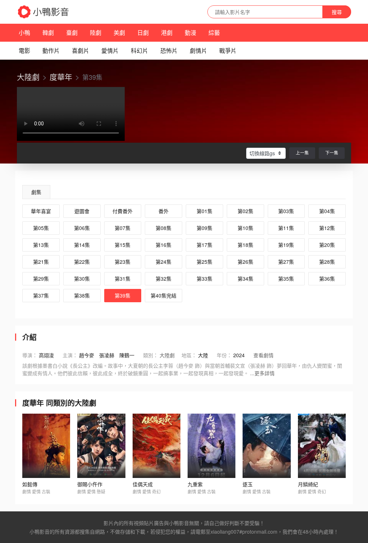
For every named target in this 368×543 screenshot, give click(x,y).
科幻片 (139, 50)
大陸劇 (28, 76)
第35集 (286, 278)
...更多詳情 (262, 373)
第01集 (204, 211)
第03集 (286, 211)
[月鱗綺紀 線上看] (322, 446)
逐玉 (248, 484)
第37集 (41, 295)
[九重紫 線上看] (211, 446)
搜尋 (337, 11)
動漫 (190, 32)
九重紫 (195, 484)
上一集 (302, 152)
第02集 (245, 211)
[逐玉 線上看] (266, 446)
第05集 (41, 227)
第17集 (204, 244)
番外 (163, 211)
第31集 (122, 278)
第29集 (41, 278)
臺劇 (72, 32)
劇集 (36, 191)
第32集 (163, 278)
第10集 (245, 227)
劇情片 (198, 50)
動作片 (51, 50)
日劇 (143, 32)
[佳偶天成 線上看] (156, 446)
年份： (224, 355)
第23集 (122, 261)
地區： (189, 355)
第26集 (245, 261)
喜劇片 (80, 50)
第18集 (245, 244)
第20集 (327, 244)
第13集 (41, 244)
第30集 (82, 278)
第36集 (327, 278)
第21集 (41, 261)
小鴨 (24, 32)
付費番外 (122, 211)
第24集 (163, 261)
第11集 (286, 227)
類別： (150, 355)
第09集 (204, 227)
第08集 (163, 227)
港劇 (166, 32)
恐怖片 (169, 50)
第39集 (122, 295)
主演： (70, 355)
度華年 (61, 76)
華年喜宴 (41, 211)
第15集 (122, 244)
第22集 (82, 261)
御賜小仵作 (89, 484)
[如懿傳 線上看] (46, 446)
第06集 (82, 227)
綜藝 (214, 32)
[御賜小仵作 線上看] (101, 446)
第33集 (204, 278)
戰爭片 (227, 50)
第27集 (286, 261)
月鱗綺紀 (308, 484)
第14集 (82, 244)
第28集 (327, 261)
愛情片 (110, 50)
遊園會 (81, 211)
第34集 (245, 278)
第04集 (327, 211)
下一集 (331, 152)
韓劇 (48, 32)
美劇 (119, 32)
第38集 (82, 295)
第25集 (204, 261)
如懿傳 (29, 484)
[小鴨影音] (44, 11)
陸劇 (95, 32)
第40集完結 (163, 295)
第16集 (163, 244)
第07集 (122, 227)
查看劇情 (263, 355)
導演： (29, 355)
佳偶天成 (143, 484)
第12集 (327, 227)
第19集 (286, 244)
